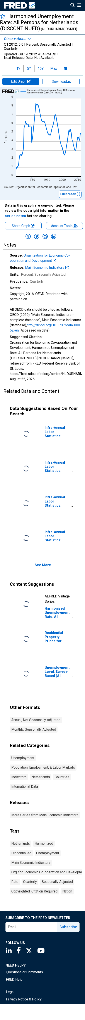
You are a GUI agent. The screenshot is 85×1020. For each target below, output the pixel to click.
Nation (67, 891)
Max (53, 68)
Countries (62, 777)
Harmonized (44, 843)
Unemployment (22, 758)
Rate (14, 882)
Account (62, 226)
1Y (18, 68)
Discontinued (21, 853)
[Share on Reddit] (45, 236)
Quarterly (30, 882)
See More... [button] (44, 565)
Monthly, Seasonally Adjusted (33, 729)
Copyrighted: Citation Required (34, 891)
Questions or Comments (24, 972)
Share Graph (21, 226)
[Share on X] (28, 236)
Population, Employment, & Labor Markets (43, 767)
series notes (15, 216)
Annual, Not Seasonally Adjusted (35, 720)
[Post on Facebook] (36, 236)
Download (60, 82)
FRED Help (14, 979)
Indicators (19, 777)
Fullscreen (68, 194)
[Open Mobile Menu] (79, 6)
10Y (41, 68)
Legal (10, 992)
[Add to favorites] (2, 16)
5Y (29, 68)
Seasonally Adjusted (57, 882)
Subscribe (68, 927)
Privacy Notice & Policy (24, 999)
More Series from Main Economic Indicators (44, 815)
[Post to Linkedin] (53, 236)
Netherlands (40, 777)
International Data (24, 786)
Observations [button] (15, 39)
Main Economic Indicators (45, 267)
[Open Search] (73, 6)
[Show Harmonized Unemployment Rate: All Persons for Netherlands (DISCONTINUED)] (52, 91)
